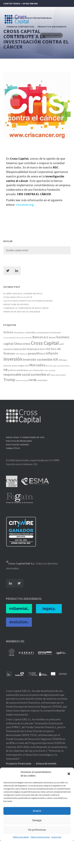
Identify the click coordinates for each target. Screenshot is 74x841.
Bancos (37, 337)
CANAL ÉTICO (13, 448)
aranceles (30, 332)
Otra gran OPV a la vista (17, 297)
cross (26, 344)
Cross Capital (15, 18)
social (26, 374)
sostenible (38, 374)
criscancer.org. (25, 205)
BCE (46, 337)
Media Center (15, 35)
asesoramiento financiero (48, 332)
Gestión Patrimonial (39, 18)
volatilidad (42, 380)
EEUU (42, 349)
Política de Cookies (17, 444)
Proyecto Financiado (18, 763)
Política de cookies (21, 837)
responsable (12, 374)
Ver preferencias (37, 829)
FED (48, 349)
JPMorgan (62, 360)
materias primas (10, 365)
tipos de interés (58, 375)
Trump (9, 379)
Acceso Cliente (51, 35)
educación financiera (26, 349)
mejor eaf (23, 365)
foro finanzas (21, 354)
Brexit (52, 337)
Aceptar (37, 810)
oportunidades (63, 366)
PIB (5, 370)
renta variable (49, 370)
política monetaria (18, 370)
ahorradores (19, 332)
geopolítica (35, 353)
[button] (69, 773)
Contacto (32, 35)
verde (32, 380)
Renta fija (38, 370)
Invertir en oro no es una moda (21, 311)
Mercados (37, 365)
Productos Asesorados (52, 26)
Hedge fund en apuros (16, 304)
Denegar (37, 820)
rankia (30, 370)
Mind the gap (51, 366)
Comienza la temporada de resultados (26, 308)
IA (44, 353)
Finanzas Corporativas (20, 26)
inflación (52, 353)
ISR (55, 359)
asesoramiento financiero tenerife (17, 338)
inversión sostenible (37, 359)
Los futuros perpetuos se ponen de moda (28, 300)
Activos (8, 332)
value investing (21, 380)
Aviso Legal (56, 837)
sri (48, 374)
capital (8, 344)
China (18, 343)
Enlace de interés (46, 763)
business (62, 337)
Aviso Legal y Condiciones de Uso (25, 437)
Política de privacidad (40, 837)
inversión (12, 359)
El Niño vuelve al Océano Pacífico (23, 293)
